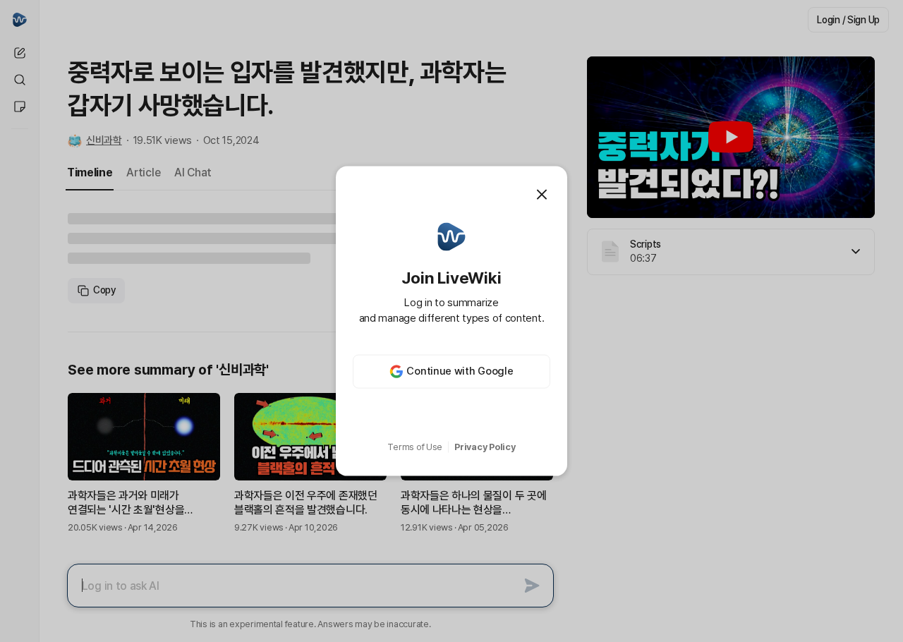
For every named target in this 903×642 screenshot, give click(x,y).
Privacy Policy (484, 447)
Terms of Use (414, 447)
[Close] (542, 195)
